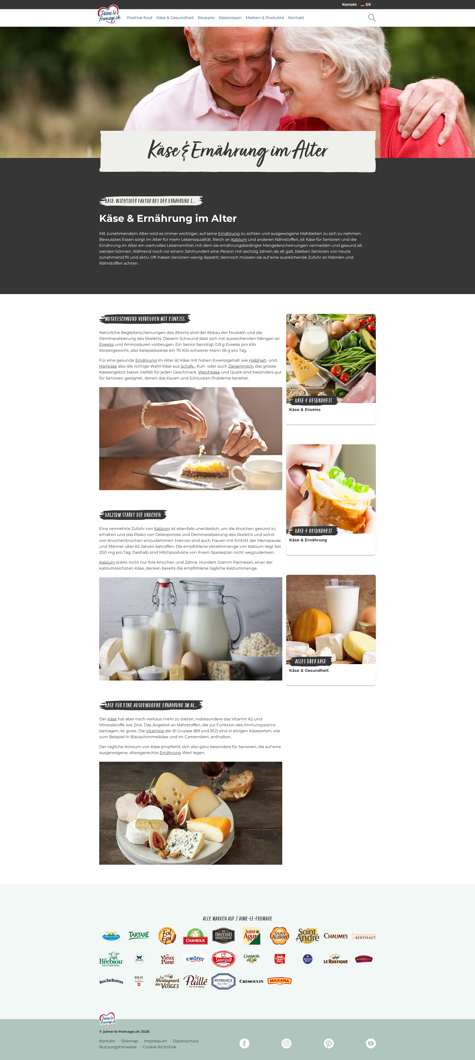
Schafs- (188, 366)
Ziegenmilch (240, 366)
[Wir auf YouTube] (371, 1044)
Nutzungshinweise (118, 1047)
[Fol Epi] (167, 936)
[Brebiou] (111, 958)
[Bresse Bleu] (308, 959)
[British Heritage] (224, 936)
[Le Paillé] (195, 981)
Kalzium (239, 239)
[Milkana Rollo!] (279, 981)
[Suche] (372, 18)
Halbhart (257, 360)
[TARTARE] (139, 935)
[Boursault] (364, 959)
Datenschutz (186, 1041)
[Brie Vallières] (139, 981)
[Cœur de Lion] (279, 959)
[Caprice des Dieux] (111, 935)
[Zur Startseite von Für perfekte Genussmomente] (109, 14)
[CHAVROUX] (195, 935)
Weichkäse (209, 372)
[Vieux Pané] (167, 959)
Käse (112, 719)
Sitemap (130, 1041)
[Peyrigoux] (224, 981)
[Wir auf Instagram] (286, 1044)
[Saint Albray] (279, 936)
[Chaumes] (336, 936)
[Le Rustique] (336, 959)
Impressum (156, 1041)
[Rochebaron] (111, 981)
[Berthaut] (364, 936)
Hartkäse (108, 366)
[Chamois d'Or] (251, 959)
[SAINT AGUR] (251, 936)
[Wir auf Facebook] (244, 1044)
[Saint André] (308, 936)
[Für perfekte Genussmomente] (108, 1019)
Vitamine (155, 731)
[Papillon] (139, 959)
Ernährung (229, 233)
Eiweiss (106, 344)
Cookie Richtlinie (159, 1047)
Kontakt (349, 4)
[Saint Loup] (224, 959)
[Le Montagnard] (167, 981)
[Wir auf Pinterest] (329, 1044)
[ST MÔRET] (195, 959)
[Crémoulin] (251, 981)
